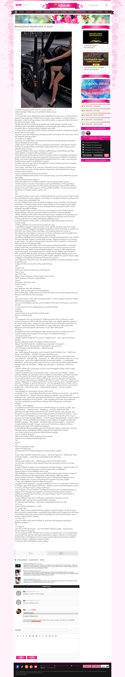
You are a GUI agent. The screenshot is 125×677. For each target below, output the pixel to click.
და (30, 671)
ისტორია (29, 12)
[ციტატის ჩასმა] (49, 636)
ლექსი (21, 12)
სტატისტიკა (98, 155)
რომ (88, 671)
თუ (48, 671)
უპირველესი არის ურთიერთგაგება (94, 150)
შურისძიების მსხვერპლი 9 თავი (32, 570)
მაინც (55, 671)
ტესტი (90, 12)
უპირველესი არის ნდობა (91, 142)
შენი (30, 672)
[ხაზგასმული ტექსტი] (23, 636)
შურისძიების (22, 560)
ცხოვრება (37, 672)
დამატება (21, 657)
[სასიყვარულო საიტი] (62, 8)
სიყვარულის (102, 671)
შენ (28, 672)
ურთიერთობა (81, 12)
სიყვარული (96, 671)
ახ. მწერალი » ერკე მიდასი (93, 119)
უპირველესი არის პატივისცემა (93, 147)
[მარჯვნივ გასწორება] (36, 636)
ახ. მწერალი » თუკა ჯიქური (93, 124)
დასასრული (34, 671)
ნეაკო (32, 29)
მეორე (60, 671)
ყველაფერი (24, 672)
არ (18, 671)
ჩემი (33, 672)
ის (50, 671)
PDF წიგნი (98, 12)
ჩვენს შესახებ (47, 665)
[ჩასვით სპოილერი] (56, 636)
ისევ (52, 671)
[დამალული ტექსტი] (46, 636)
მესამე (64, 671)
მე (57, 671)
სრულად (18, 672)
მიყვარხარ (72, 671)
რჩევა (71, 12)
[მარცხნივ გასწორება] (30, 636)
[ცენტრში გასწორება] (33, 636)
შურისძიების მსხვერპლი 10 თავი (32, 563)
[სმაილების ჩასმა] (39, 636)
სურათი (56, 12)
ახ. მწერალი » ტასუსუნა (91, 106)
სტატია (63, 12)
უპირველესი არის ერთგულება (93, 145)
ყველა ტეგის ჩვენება (21, 674)
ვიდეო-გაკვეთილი (62, 665)
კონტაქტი (76, 665)
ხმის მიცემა (87, 155)
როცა (91, 671)
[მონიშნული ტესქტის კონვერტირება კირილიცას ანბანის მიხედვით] (52, 636)
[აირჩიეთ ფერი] (43, 636)
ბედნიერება (22, 671)
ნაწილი (78, 671)
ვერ (44, 671)
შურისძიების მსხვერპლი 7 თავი (32, 579)
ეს (41, 671)
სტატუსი (38, 12)
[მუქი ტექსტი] (17, 636)
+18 (16, 671)
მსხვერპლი (33, 560)
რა (86, 671)
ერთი (39, 671)
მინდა (67, 671)
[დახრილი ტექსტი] (20, 636)
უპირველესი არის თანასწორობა (93, 152)
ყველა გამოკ (106, 155)
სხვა (106, 12)
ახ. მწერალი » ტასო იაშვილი (93, 115)
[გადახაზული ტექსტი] (26, 636)
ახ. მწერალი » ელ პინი (91, 110)
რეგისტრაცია (25, 4)
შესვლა (18, 4)
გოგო (27, 671)
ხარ (41, 672)
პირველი (82, 671)
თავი (42, 560)
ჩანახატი (47, 12)
